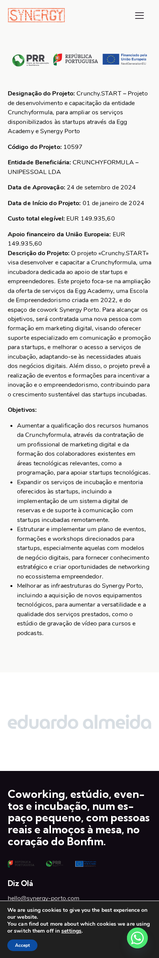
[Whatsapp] (137, 938)
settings (71, 931)
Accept (22, 945)
